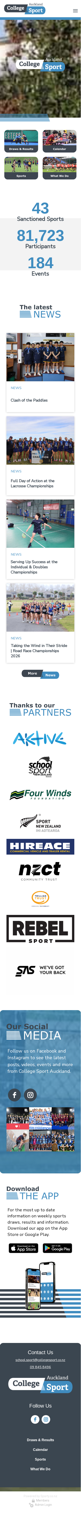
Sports (40, 1459)
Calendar (40, 1450)
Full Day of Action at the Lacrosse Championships (33, 483)
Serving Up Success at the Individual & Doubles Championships (34, 567)
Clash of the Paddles (29, 400)
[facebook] (14, 1095)
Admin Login (43, 1504)
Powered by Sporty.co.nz (40, 1496)
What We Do (40, 1469)
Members (42, 1500)
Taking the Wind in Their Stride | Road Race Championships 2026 (39, 651)
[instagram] (30, 1095)
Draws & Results (40, 1440)
